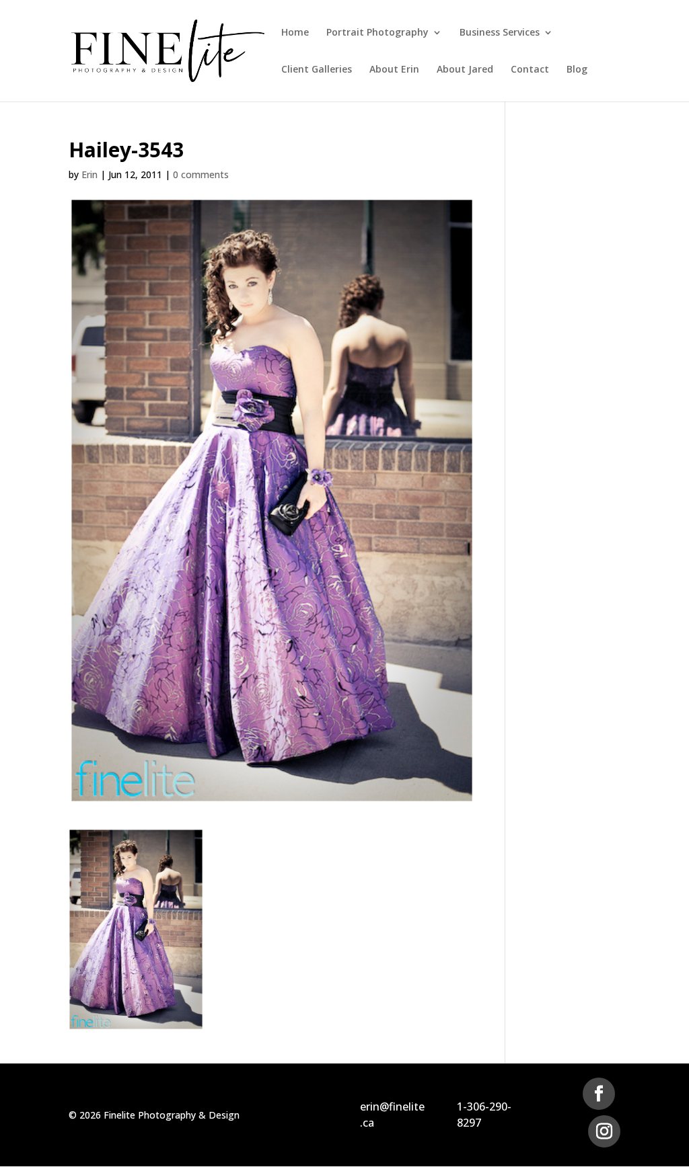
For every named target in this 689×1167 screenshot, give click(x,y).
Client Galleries (316, 70)
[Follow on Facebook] (599, 1094)
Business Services (500, 33)
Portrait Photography (377, 33)
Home (295, 33)
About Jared (465, 70)
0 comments (201, 174)
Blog (577, 70)
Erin (89, 174)
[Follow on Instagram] (604, 1131)
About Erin (394, 70)
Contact (530, 70)
